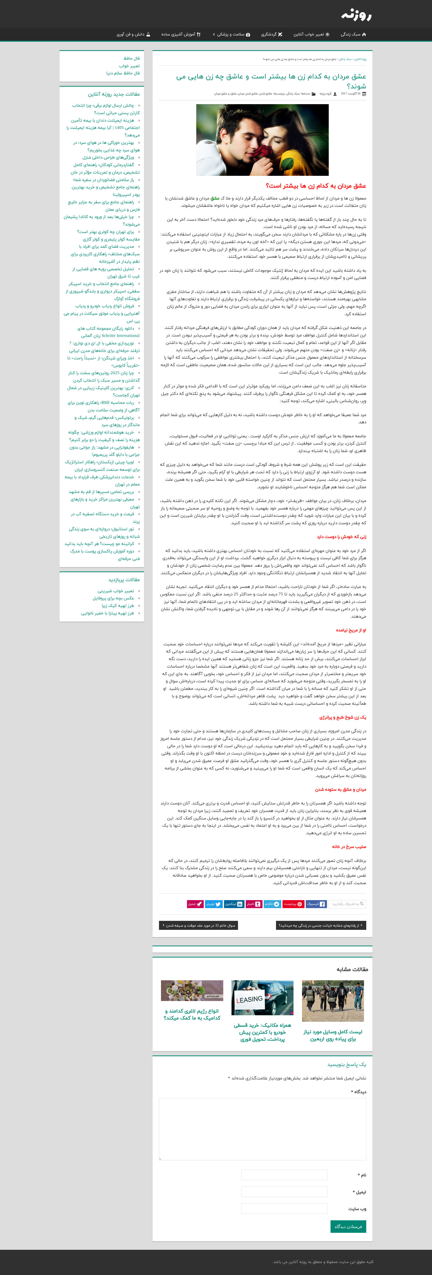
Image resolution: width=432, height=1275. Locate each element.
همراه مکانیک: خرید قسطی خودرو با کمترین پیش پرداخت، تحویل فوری (262, 1032)
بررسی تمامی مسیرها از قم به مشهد (101, 492)
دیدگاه (358, 1092)
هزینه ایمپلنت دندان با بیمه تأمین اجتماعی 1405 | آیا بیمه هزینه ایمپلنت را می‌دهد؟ (103, 128)
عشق (234, 94)
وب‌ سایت (357, 1209)
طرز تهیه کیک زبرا (118, 606)
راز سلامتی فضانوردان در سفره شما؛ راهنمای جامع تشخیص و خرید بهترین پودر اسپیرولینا (106, 187)
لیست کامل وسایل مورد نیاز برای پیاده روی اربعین (333, 1035)
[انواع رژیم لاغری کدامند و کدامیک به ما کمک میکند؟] (192, 1000)
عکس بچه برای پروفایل (113, 598)
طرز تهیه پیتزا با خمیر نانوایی (107, 613)
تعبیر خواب (129, 66)
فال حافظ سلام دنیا (123, 73)
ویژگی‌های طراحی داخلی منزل (108, 158)
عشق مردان (220, 94)
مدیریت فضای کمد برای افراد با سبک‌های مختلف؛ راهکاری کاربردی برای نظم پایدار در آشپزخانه (105, 254)
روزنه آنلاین (360, 59)
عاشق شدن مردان (248, 94)
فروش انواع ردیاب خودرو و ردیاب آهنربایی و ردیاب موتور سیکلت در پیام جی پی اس (102, 313)
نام (362, 1175)
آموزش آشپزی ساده (178, 34)
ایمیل (359, 1192)
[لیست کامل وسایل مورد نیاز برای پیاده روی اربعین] (333, 1021)
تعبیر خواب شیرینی (116, 591)
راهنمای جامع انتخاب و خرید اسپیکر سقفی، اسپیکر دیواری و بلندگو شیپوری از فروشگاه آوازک (103, 291)
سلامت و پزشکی (230, 34)
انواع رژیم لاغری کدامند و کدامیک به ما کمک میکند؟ (192, 1015)
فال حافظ (132, 59)
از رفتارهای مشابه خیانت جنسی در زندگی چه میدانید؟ (319, 926)
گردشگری (269, 34)
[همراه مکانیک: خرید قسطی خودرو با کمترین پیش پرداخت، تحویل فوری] (263, 1014)
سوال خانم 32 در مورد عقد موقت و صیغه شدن (200, 926)
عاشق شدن (266, 94)
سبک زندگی (350, 34)
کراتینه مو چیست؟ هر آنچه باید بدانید (99, 544)
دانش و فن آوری (130, 34)
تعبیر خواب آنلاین (309, 34)
